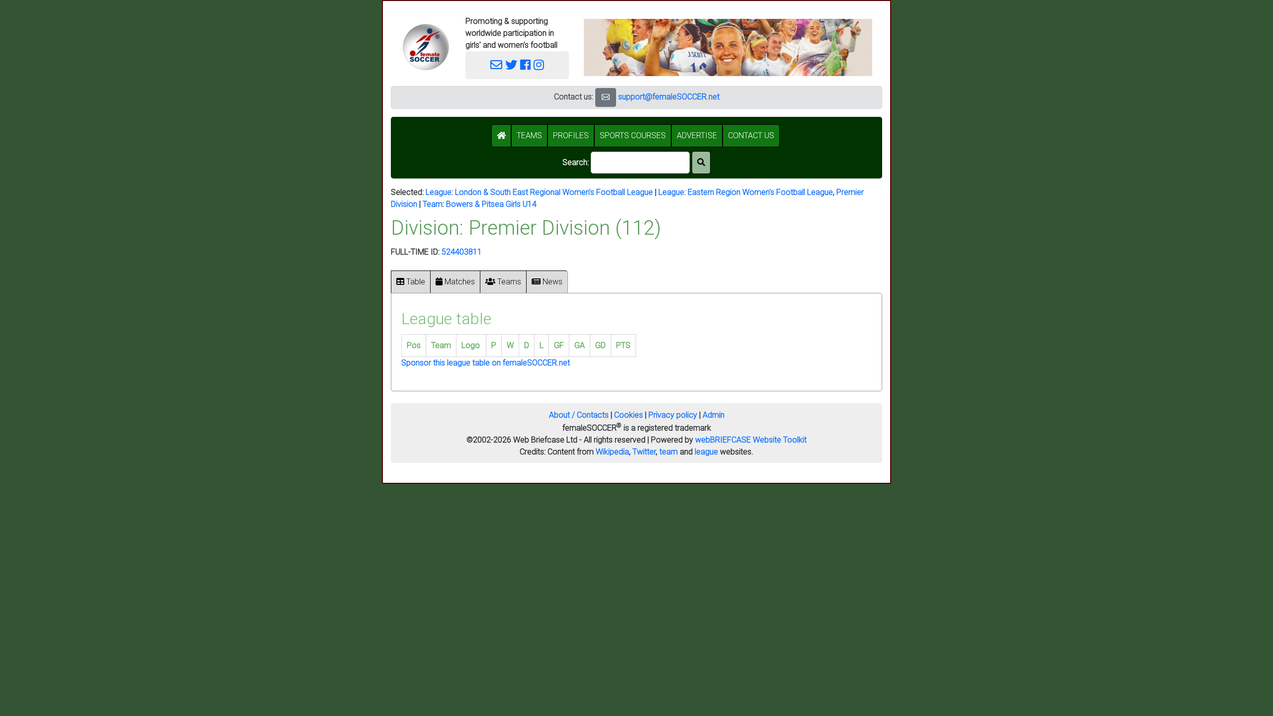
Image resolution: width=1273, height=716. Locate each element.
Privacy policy (672, 415)
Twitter (644, 451)
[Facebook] (525, 65)
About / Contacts (579, 415)
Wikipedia (612, 451)
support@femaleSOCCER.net (669, 96)
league (706, 451)
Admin (714, 415)
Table (414, 281)
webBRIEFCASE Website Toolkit (751, 440)
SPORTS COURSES (633, 135)
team (668, 451)
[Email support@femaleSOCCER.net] (496, 65)
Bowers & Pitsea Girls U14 (491, 204)
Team (433, 204)
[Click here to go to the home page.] (425, 47)
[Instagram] (539, 65)
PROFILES (571, 135)
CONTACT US (751, 135)
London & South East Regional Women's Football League (554, 192)
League (439, 192)
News (551, 281)
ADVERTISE (697, 135)
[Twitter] (511, 65)
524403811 (462, 252)
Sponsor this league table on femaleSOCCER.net (485, 362)
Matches (459, 281)
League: (673, 192)
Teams (508, 281)
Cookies (628, 415)
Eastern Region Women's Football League (760, 192)
